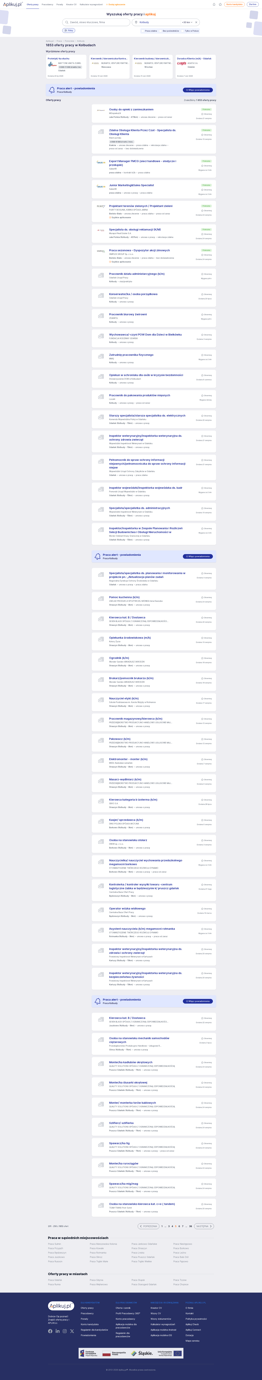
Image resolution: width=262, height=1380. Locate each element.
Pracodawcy (47, 4)
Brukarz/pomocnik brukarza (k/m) (131, 678)
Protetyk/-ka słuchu (58, 58)
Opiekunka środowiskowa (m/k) (130, 637)
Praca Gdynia (96, 1280)
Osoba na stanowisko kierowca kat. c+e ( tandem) (142, 1204)
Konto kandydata (234, 4)
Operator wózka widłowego (127, 908)
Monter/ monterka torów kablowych (132, 1102)
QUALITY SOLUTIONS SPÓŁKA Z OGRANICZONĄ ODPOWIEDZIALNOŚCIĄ (142, 1066)
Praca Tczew (180, 1280)
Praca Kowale (97, 1248)
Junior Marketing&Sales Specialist (131, 185)
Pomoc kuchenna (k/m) (124, 597)
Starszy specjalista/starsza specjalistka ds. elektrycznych (147, 415)
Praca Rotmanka (98, 1252)
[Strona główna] (13, 4)
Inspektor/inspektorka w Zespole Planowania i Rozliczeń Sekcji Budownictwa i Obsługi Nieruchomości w (146, 530)
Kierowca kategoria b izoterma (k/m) (133, 799)
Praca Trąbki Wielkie (142, 1261)
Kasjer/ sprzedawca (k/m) (126, 820)
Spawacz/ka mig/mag (123, 1183)
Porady (59, 4)
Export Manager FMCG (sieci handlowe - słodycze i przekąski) (142, 163)
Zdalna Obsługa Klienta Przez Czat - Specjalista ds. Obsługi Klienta (142, 132)
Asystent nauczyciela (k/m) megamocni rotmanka (142, 928)
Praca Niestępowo (182, 1244)
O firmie (189, 1308)
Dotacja (189, 1335)
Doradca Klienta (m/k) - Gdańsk (194, 58)
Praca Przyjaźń (55, 1248)
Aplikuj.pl (50, 41)
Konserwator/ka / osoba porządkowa (133, 294)
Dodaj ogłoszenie (117, 4)
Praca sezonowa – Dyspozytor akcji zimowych (139, 250)
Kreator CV (71, 4)
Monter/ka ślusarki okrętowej (128, 1082)
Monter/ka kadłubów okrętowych (130, 1062)
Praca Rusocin (55, 1261)
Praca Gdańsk (55, 1280)
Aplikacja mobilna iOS (161, 1335)
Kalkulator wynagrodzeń (91, 4)
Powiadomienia (88, 1335)
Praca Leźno (179, 1252)
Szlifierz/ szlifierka (121, 1123)
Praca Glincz (96, 1257)
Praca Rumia (54, 1284)
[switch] (198, 90)
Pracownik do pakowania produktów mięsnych (139, 395)
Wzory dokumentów (161, 1318)
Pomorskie (69, 41)
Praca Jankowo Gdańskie (144, 1244)
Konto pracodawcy (125, 1318)
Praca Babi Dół (181, 1257)
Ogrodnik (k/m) (119, 658)
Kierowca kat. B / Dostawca (127, 617)
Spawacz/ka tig (119, 1143)
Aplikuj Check (192, 1324)
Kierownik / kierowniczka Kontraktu (109, 58)
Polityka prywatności (196, 1318)
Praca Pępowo (180, 1261)
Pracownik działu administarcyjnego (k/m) (137, 273)
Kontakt (190, 1313)
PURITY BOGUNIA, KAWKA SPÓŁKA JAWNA (128, 210)
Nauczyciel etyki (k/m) (124, 698)
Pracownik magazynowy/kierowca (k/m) (136, 718)
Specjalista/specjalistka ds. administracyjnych (139, 508)
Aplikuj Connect (193, 1329)
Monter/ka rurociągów (123, 1163)
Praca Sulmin (54, 1244)
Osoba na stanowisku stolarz (128, 840)
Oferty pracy (32, 4)
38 (190, 1226)
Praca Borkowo (181, 1248)
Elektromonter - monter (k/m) (128, 759)
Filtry (70, 30)
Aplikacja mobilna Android (163, 1329)
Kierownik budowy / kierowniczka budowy (152, 58)
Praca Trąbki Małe (99, 1261)
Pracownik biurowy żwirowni (128, 314)
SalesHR (113, 169)
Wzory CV (156, 1313)
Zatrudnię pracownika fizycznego (131, 354)
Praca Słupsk (138, 1280)
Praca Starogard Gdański (144, 1284)
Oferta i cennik (123, 1308)
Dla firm (252, 4)
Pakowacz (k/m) (120, 739)
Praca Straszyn (139, 1248)
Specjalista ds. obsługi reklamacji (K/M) (135, 229)
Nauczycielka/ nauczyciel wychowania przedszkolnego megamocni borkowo (145, 862)
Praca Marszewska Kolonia (103, 1244)
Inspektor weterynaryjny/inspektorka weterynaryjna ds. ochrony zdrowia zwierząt (145, 437)
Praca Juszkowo (56, 1257)
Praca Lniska (138, 1252)
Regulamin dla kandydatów (94, 1329)
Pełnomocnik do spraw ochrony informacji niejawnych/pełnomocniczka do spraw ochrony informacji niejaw (147, 463)
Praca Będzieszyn (57, 1252)
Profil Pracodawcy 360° (128, 1313)
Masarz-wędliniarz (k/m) (125, 779)
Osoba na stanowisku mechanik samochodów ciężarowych (139, 1040)
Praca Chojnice (180, 1284)
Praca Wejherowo (99, 1284)
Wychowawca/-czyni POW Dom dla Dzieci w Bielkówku (145, 334)
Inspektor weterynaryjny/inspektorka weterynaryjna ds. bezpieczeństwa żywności (145, 975)
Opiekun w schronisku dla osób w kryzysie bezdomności (146, 375)
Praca (59, 41)
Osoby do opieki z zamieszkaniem (131, 109)
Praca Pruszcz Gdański (143, 1257)
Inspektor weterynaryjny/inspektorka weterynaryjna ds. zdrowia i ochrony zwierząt (145, 950)
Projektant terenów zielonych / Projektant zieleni (140, 206)
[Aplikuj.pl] (61, 1305)
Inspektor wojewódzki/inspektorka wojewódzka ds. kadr (145, 487)
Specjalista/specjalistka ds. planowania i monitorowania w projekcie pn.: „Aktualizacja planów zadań (147, 575)
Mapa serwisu (192, 1340)
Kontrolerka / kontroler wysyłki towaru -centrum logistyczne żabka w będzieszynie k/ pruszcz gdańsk (144, 886)
